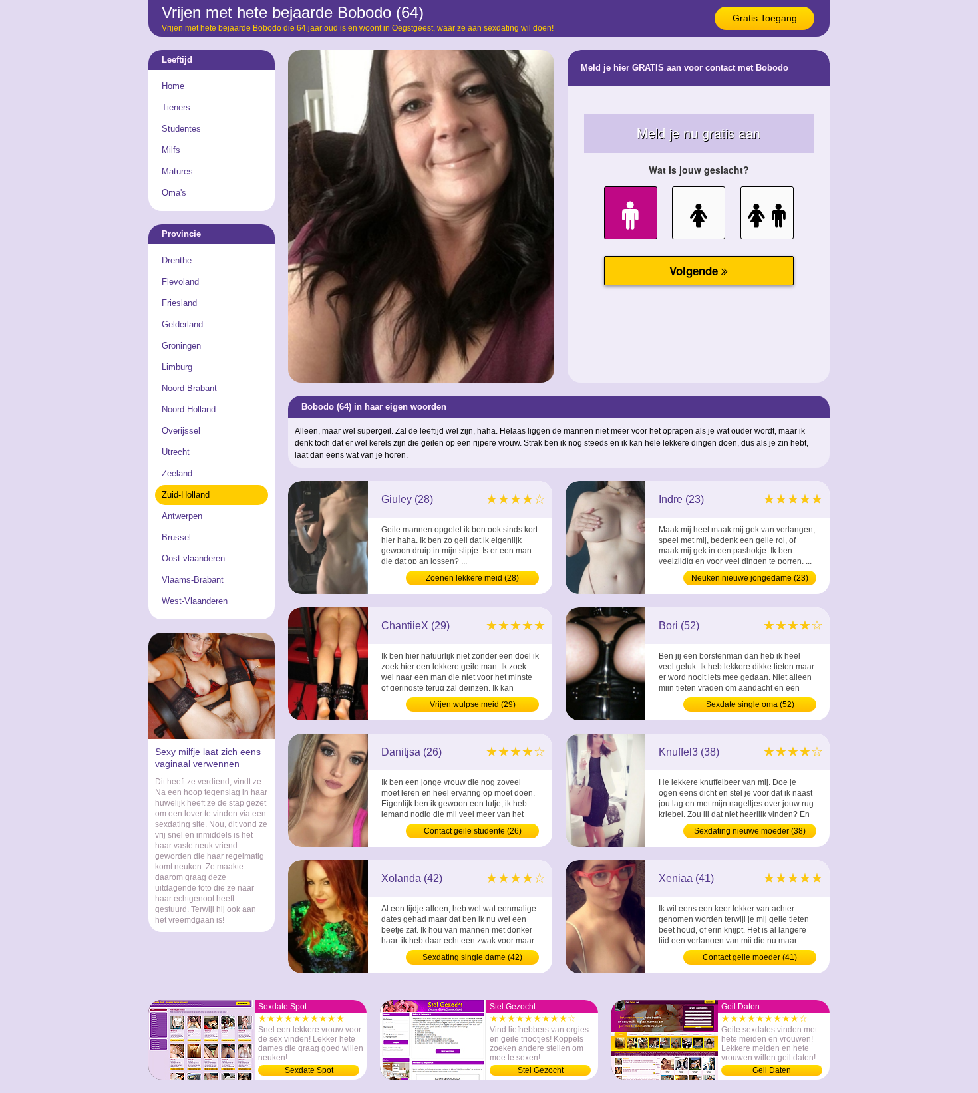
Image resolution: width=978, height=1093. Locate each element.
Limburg (177, 367)
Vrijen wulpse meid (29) (473, 704)
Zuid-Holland (186, 495)
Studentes (181, 129)
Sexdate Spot (309, 1070)
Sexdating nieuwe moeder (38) (750, 831)
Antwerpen (182, 516)
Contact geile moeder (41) (750, 957)
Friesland (179, 303)
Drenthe (177, 260)
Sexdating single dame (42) (472, 957)
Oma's (174, 193)
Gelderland (182, 324)
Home (173, 86)
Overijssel (181, 431)
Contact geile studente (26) (473, 831)
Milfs (171, 150)
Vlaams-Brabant (193, 580)
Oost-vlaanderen (193, 558)
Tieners (176, 107)
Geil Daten (771, 1070)
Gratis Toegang (765, 18)
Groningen (181, 346)
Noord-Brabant (189, 388)
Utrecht (176, 452)
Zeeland (177, 473)
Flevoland (180, 282)
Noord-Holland (189, 409)
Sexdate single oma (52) (750, 704)
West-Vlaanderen (195, 601)
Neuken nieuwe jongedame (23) (749, 578)
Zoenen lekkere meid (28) (472, 578)
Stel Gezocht (541, 1070)
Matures (177, 171)
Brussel (176, 537)
